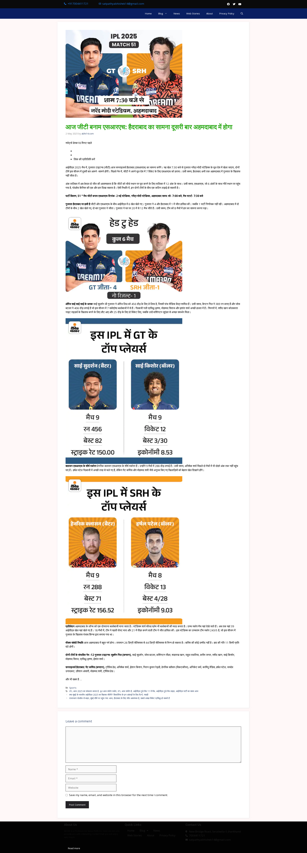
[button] (241, 13)
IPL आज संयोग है (125, 691)
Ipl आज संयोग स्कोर (108, 691)
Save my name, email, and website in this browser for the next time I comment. (118, 795)
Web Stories (193, 13)
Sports (72, 687)
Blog (160, 13)
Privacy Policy (226, 13)
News (176, 13)
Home (148, 13)
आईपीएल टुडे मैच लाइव (165, 691)
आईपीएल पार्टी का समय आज (187, 691)
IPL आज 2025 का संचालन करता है (84, 691)
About (209, 13)
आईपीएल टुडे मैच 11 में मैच (144, 691)
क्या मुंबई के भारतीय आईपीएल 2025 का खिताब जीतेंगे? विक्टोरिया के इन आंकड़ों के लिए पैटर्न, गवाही (108, 694)
